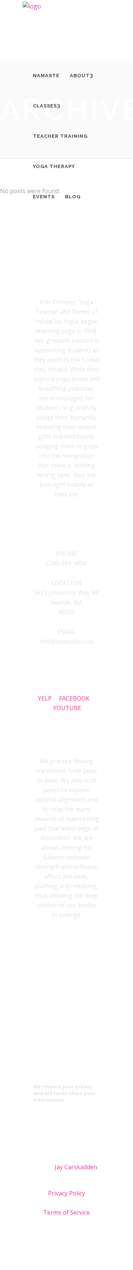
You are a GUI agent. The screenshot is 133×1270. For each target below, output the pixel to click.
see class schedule (66, 972)
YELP (48, 698)
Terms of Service (66, 1212)
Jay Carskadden (76, 1167)
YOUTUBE (67, 708)
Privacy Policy (66, 1193)
